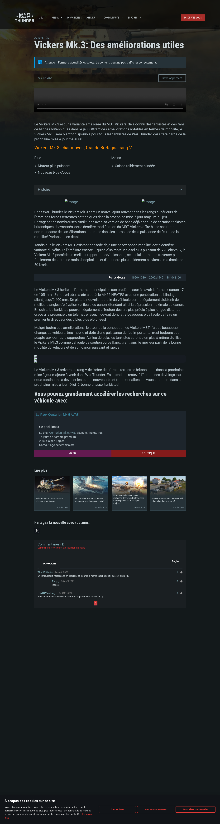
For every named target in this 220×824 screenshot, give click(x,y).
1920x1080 (138, 277)
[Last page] (126, 603)
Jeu (41, 17)
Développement (172, 78)
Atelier (90, 17)
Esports (132, 17)
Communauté (111, 17)
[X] (37, 531)
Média (55, 17)
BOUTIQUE (148, 453)
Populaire (49, 563)
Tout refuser (117, 809)
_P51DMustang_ (47, 593)
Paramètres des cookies (195, 809)
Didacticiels (74, 17)
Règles (175, 561)
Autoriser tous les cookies (156, 809)
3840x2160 (174, 277)
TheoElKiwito (45, 572)
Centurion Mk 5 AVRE (62, 432)
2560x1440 (156, 277)
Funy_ (55, 581)
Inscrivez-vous (193, 17)
